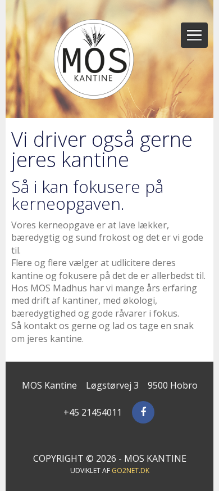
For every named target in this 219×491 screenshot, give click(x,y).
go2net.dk (130, 470)
